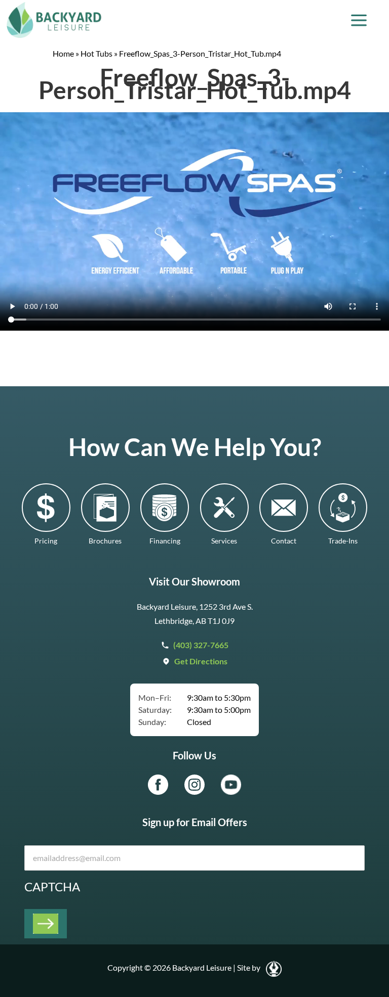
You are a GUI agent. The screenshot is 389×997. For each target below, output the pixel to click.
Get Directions (200, 661)
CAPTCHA (52, 886)
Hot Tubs (96, 53)
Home (63, 53)
